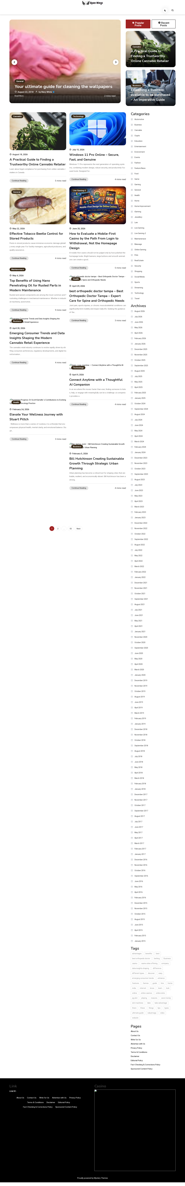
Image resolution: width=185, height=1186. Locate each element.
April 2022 (139, 561)
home (170, 983)
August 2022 (140, 545)
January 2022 (140, 577)
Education (138, 141)
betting (157, 958)
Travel (137, 298)
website (135, 1018)
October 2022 (140, 534)
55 (71, 529)
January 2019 (140, 724)
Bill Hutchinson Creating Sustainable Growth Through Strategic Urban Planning (96, 463)
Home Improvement (143, 206)
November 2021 (141, 588)
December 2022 (141, 523)
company (165, 963)
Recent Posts (164, 24)
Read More (19, 96)
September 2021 (141, 599)
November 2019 (141, 686)
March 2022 (139, 566)
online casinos (146, 993)
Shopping (138, 271)
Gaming (138, 184)
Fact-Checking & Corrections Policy (145, 1065)
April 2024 (139, 436)
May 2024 (138, 431)
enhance (161, 978)
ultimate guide (138, 1013)
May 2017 (138, 832)
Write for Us (136, 1040)
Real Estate (139, 260)
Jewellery (138, 217)
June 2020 (139, 653)
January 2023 (140, 518)
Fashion (138, 163)
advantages (137, 954)
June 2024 (139, 425)
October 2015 (140, 914)
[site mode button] (165, 10)
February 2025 (140, 393)
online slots (160, 993)
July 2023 (138, 485)
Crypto (137, 136)
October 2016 (140, 870)
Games (146, 983)
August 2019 (140, 697)
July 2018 (138, 756)
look (167, 988)
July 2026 (138, 317)
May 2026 (138, 328)
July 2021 (138, 610)
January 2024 (140, 452)
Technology (78, 116)
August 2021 (140, 604)
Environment (140, 152)
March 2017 (139, 843)
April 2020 (139, 664)
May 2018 (138, 767)
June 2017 (139, 827)
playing (144, 998)
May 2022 (138, 556)
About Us (134, 1031)
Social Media (140, 277)
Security (138, 266)
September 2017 (141, 811)
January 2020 (140, 675)
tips (159, 1008)
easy (160, 973)
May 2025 (138, 382)
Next (78, 529)
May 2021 (138, 621)
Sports (137, 282)
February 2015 (140, 936)
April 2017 (139, 838)
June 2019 (139, 702)
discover (151, 973)
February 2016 (140, 898)
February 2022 (140, 572)
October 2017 (140, 805)
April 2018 (139, 773)
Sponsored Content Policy (141, 1069)
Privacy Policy (136, 1048)
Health (76, 279)
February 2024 (140, 447)
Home (137, 201)
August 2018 (140, 751)
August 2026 (140, 311)
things (151, 1008)
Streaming (139, 288)
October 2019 (140, 691)
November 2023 (141, 463)
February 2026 (140, 338)
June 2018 (139, 762)
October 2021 (140, 594)
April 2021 (139, 626)
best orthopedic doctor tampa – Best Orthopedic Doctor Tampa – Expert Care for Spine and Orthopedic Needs (96, 296)
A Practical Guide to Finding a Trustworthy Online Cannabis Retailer (150, 56)
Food (136, 174)
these (142, 1008)
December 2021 (141, 583)
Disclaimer (135, 1056)
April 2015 (139, 930)
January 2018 (140, 789)
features (135, 983)
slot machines (137, 1003)
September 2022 (141, 539)
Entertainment (140, 146)
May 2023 (138, 496)
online (134, 993)
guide (155, 983)
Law (136, 222)
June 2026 (139, 322)
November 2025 (141, 355)
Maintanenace (17, 269)
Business (137, 85)
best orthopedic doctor (141, 958)
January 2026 (140, 344)
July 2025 (138, 376)
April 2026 (139, 333)
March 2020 (139, 670)
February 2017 (140, 849)
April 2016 (139, 892)
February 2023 (140, 512)
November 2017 (141, 800)
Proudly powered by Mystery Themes (92, 1178)
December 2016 (141, 860)
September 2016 (141, 876)
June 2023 (139, 490)
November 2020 (141, 637)
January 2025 (140, 398)
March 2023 (139, 507)
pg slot (134, 998)
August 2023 (140, 480)
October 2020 (140, 642)
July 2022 (138, 550)
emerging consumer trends (143, 978)
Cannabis (137, 47)
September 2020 (141, 648)
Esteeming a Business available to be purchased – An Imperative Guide (150, 95)
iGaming (138, 212)
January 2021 (140, 632)
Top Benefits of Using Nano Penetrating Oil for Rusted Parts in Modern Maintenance (35, 285)
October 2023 (140, 469)
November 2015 (141, 908)
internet (143, 988)
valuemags (151, 1013)
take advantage (161, 1003)
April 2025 (139, 387)
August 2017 (140, 816)
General (19, 81)
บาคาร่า (12, 1091)
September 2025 (141, 366)
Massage (138, 244)
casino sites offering (149, 963)
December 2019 (141, 680)
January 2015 (140, 941)
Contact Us (135, 1035)
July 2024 (138, 420)
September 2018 (141, 746)
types (166, 1008)
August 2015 (140, 919)
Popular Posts (139, 24)
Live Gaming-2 (79, 190)
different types (138, 973)
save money (166, 998)
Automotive (139, 119)
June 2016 (139, 881)
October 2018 (140, 740)
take (149, 1003)
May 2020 (138, 659)
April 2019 (139, 708)
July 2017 (138, 822)
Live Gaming (139, 228)
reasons (154, 998)
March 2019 (139, 713)
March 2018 (139, 778)
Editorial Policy (137, 1060)
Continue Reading (19, 181)
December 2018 (141, 729)
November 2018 (141, 735)
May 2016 (138, 887)
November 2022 (141, 528)
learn (160, 988)
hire (162, 983)
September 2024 (141, 409)
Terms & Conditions (139, 1052)
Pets (136, 255)
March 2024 (139, 442)
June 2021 (139, 615)
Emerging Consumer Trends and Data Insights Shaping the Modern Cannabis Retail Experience (37, 338)
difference (157, 968)
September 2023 (141, 474)
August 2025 (140, 371)
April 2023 (139, 501)
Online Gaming (140, 250)
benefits (148, 954)
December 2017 (141, 794)
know (152, 988)
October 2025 (140, 360)
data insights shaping (140, 968)
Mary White (46, 92)
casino (134, 963)
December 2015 (141, 903)
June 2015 (139, 925)
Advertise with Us (138, 1044)
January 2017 (140, 854)
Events (137, 157)
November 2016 (141, 865)
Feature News (140, 168)
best (157, 954)
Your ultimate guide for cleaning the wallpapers (63, 87)
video (162, 1013)
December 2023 (141, 458)
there (134, 1008)
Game (137, 179)
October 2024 (140, 404)
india (134, 988)
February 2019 (140, 718)
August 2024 (140, 414)
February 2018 (140, 784)
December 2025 (141, 349)
